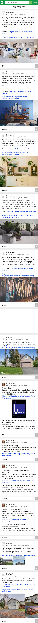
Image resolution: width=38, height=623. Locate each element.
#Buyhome (12, 590)
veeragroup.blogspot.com (10, 526)
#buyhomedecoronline (9, 37)
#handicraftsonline (22, 274)
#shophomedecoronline (20, 152)
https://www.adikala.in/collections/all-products (20, 149)
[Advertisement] (19, 321)
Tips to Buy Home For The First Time (13, 524)
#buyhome (12, 348)
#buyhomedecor (7, 152)
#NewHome (6, 521)
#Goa (13, 398)
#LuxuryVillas (19, 396)
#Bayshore (5, 590)
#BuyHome (6, 396)
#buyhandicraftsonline (9, 276)
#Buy (12, 396)
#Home (16, 519)
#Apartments (6, 398)
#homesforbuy (6, 591)
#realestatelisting (29, 348)
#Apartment (24, 519)
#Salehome (20, 590)
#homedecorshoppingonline (25, 37)
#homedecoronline (8, 97)
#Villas (32, 396)
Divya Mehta (10, 383)
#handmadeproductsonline (10, 217)
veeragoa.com (7, 424)
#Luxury (27, 396)
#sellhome (5, 348)
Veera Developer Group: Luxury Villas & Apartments (18, 485)
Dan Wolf (9, 337)
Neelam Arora (10, 12)
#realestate (20, 348)
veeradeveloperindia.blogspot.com (13, 487)
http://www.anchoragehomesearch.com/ (19, 346)
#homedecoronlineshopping (25, 276)
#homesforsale (29, 590)
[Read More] (36, 66)
